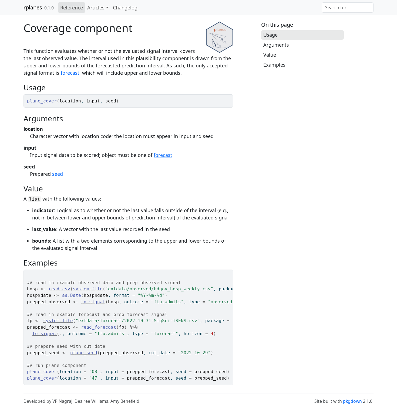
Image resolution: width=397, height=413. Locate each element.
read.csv (59, 288)
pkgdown (352, 401)
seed (57, 174)
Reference (71, 7)
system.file (88, 288)
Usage (270, 35)
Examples (274, 64)
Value (269, 54)
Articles (96, 7)
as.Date (71, 295)
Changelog (125, 7)
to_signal (93, 301)
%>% (134, 327)
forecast (70, 73)
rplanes (32, 7)
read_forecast (98, 327)
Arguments (276, 45)
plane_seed (83, 352)
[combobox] (348, 7)
